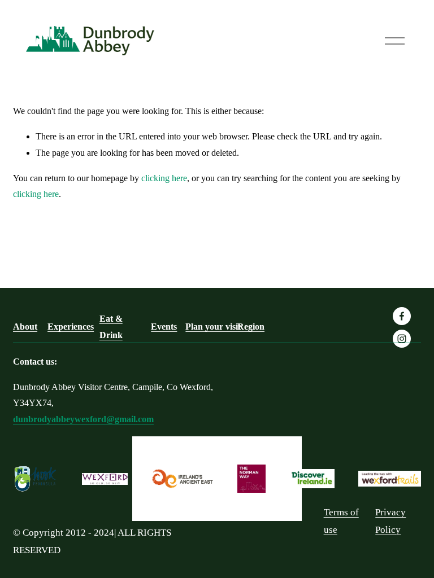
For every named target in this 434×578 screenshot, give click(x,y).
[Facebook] (402, 316)
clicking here (164, 178)
